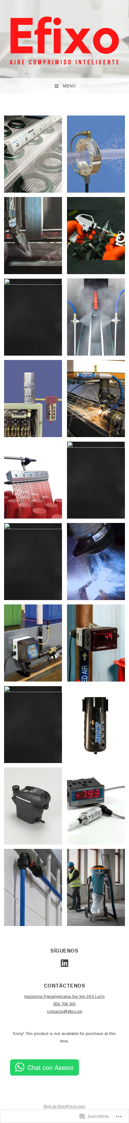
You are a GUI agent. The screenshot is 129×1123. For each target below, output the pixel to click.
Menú (69, 86)
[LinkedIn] (64, 963)
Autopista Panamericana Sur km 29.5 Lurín (64, 996)
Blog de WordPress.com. (65, 1106)
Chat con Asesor (51, 1067)
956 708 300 (64, 1004)
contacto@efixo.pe (64, 1011)
